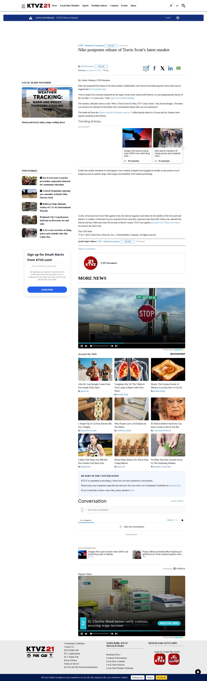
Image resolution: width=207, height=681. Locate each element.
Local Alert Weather (69, 5)
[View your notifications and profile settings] (182, 520)
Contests (114, 5)
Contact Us (69, 647)
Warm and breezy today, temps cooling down (43, 122)
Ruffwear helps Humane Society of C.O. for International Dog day (55, 207)
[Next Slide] (183, 147)
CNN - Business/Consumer (108, 241)
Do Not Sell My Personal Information (81, 667)
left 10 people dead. (98, 89)
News (54, 5)
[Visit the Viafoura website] (179, 568)
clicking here (175, 485)
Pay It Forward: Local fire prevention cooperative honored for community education (55, 181)
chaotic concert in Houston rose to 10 (115, 112)
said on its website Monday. (122, 98)
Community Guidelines (74, 643)
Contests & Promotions (116, 658)
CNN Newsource (87, 66)
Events (124, 5)
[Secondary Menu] (25, 6)
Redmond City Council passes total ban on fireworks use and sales (54, 220)
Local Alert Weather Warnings (119, 668)
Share (133, 5)
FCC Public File (71, 657)
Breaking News (113, 654)
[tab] (86, 520)
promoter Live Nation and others (165, 222)
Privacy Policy (70, 660)
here (132, 490)
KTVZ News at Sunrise (67, 17)
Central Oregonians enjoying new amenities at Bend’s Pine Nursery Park (55, 194)
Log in (173, 501)
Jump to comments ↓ (87, 249)
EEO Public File (71, 650)
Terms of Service (71, 664)
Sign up (180, 501)
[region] (131, 534)
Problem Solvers (99, 5)
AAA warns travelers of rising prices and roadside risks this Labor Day (55, 233)
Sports (85, 5)
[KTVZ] (38, 5)
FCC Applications (72, 653)
